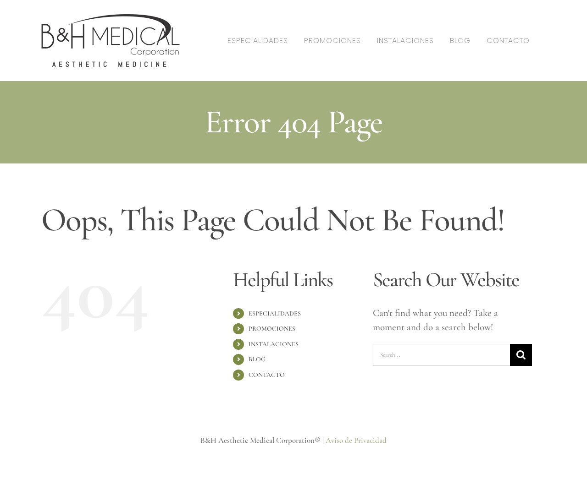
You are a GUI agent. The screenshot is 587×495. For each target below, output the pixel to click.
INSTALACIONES (274, 344)
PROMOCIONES (272, 328)
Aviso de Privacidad (356, 440)
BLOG (257, 359)
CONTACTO (267, 375)
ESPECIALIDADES (275, 313)
